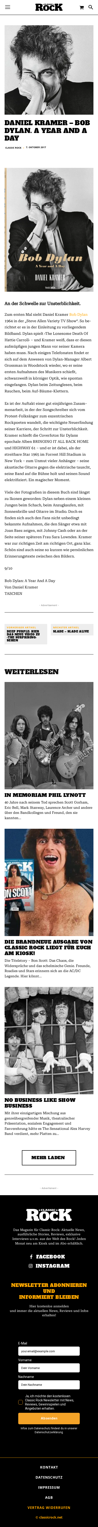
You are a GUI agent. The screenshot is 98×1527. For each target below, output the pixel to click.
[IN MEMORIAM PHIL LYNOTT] (49, 735)
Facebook (50, 1257)
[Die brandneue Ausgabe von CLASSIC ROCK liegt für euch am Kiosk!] (49, 882)
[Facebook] (31, 1257)
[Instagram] (30, 1266)
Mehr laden (48, 1158)
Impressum (49, 1487)
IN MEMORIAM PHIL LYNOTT (45, 795)
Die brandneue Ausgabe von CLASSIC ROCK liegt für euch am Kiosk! (49, 948)
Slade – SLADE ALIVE (71, 631)
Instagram (53, 1266)
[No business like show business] (49, 1040)
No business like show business (40, 1103)
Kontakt (49, 1467)
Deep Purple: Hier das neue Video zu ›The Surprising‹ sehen (23, 636)
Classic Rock (13, 148)
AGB (49, 1497)
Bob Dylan (78, 314)
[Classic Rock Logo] (49, 7)
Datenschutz (49, 1477)
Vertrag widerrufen (49, 1507)
